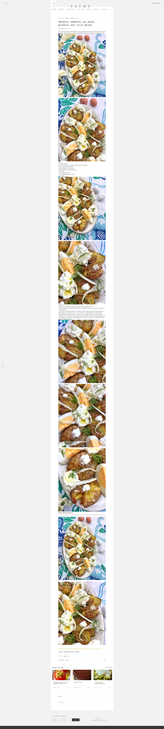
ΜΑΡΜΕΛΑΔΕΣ (96, 9)
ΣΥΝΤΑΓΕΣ (54, 9)
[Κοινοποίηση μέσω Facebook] (59, 656)
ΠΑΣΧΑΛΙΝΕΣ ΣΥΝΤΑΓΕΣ (68, 651)
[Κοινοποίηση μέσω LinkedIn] (65, 656)
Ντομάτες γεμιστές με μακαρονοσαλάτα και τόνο (60, 683)
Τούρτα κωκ (77, 682)
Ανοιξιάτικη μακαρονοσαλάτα (100, 683)
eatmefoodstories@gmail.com (98, 720)
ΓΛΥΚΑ (79, 9)
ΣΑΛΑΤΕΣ (61, 651)
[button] (6, 3)
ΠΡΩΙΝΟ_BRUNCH (71, 9)
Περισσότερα (104, 9)
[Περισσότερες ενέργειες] (105, 18)
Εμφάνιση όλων (109, 667)
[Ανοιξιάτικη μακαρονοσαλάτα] (103, 675)
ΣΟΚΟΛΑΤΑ (89, 9)
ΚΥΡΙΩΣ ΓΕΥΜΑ (61, 9)
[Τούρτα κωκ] (82, 675)
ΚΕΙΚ (83, 9)
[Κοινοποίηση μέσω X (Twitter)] (62, 656)
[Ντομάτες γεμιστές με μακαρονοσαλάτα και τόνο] (61, 675)
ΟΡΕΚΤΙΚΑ (77, 651)
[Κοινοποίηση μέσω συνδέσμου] (68, 656)
